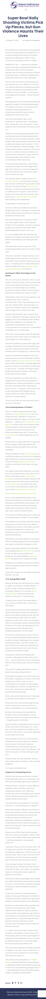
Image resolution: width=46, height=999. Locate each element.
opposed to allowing (27, 462)
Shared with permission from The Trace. (21, 493)
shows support (31, 454)
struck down (10, 435)
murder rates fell (12, 484)
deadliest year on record (26, 489)
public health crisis (21, 414)
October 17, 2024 (12, 40)
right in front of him (26, 551)
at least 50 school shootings (26, 197)
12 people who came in (27, 361)
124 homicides (32, 186)
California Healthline (32, 40)
